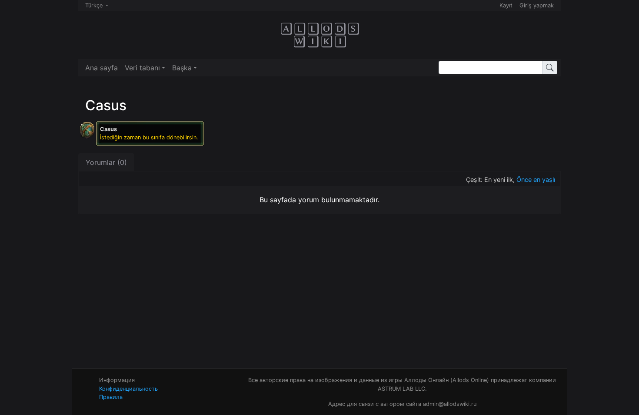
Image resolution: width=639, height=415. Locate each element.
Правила (111, 397)
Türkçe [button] (94, 5)
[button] (145, 67)
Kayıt (506, 5)
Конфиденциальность (128, 388)
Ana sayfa (101, 67)
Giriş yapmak (536, 5)
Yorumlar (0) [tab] (106, 162)
